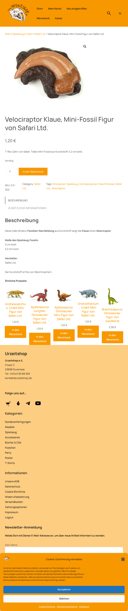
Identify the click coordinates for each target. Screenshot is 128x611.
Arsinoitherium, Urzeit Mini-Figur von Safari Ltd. (88, 309)
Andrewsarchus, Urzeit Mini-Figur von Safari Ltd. (15, 310)
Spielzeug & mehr (22, 34)
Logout (9, 517)
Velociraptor (58, 188)
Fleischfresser (106, 184)
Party (8, 452)
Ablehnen (64, 598)
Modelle (9, 427)
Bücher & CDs (13, 442)
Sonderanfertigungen (18, 422)
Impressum (84, 606)
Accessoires (12, 437)
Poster (9, 458)
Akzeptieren (64, 589)
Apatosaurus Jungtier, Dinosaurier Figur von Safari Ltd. (40, 314)
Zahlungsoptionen (16, 507)
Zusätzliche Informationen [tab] (27, 208)
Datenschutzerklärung (67, 606)
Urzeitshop (16, 353)
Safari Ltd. (40, 34)
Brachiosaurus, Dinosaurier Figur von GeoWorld (112, 315)
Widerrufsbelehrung (17, 497)
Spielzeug (11, 432)
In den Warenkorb (33, 171)
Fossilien (10, 447)
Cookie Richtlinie (15, 491)
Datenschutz (12, 486)
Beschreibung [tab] (18, 200)
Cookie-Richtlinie (47, 606)
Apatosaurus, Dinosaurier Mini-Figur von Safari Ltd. (64, 313)
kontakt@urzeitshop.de (18, 378)
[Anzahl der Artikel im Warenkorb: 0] (120, 13)
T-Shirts (10, 463)
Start (8, 34)
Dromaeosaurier (88, 184)
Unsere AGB (12, 481)
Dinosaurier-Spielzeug (65, 184)
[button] (123, 559)
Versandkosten (14, 502)
